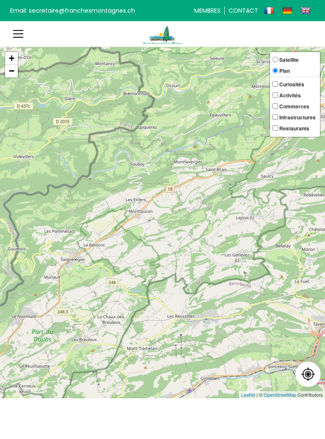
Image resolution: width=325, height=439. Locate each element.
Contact (243, 10)
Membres (207, 10)
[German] (288, 10)
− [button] (11, 71)
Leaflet (248, 394)
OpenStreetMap (280, 394)
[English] (306, 10)
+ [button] (11, 58)
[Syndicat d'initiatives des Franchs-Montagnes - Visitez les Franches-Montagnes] (162, 34)
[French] (270, 10)
